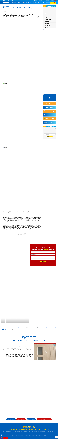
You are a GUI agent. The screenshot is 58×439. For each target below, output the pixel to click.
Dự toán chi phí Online (51, 0)
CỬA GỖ (20, 2)
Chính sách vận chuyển (37, 434)
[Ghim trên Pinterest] (23, 234)
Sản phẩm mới (47, 23)
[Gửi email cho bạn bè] (22, 234)
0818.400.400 (5, 437)
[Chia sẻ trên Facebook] (18, 234)
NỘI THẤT (30, 2)
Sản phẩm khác (47, 21)
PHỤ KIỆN (40, 2)
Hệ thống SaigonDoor (6, 6)
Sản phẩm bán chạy (48, 19)
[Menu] (43, 3)
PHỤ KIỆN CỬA (47, 15)
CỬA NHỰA (25, 2)
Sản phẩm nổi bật (47, 25)
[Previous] (2, 316)
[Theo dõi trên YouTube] (55, 0)
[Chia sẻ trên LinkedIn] (25, 234)
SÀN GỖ (35, 2)
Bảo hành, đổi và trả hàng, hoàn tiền (23, 434)
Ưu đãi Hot (46, 27)
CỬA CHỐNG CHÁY (14, 2)
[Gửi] (49, 2)
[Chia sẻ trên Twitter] (20, 234)
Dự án (42, 0)
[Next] (27, 316)
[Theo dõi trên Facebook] (54, 0)
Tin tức (44, 0)
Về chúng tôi (35, 0)
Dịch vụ (40, 0)
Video (47, 0)
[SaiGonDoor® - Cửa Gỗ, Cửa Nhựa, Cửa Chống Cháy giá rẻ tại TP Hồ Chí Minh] (6, 2)
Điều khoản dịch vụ (30, 434)
